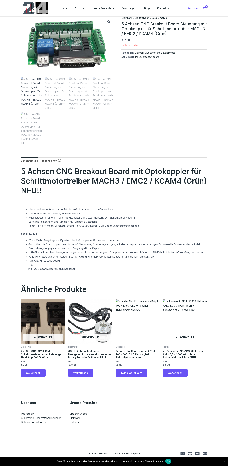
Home (64, 8)
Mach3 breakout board (147, 57)
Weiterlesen (33, 372)
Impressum (27, 413)
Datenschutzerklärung (34, 422)
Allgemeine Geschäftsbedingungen (41, 417)
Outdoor (74, 422)
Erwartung (128, 8)
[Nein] (224, 461)
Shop (78, 8)
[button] (109, 22)
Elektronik (127, 17)
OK (168, 461)
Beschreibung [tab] (29, 160)
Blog (147, 8)
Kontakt (161, 8)
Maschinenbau (78, 413)
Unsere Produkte (101, 8)
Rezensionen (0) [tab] (51, 160)
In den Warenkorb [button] (131, 372)
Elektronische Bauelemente (151, 17)
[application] (82, 8)
